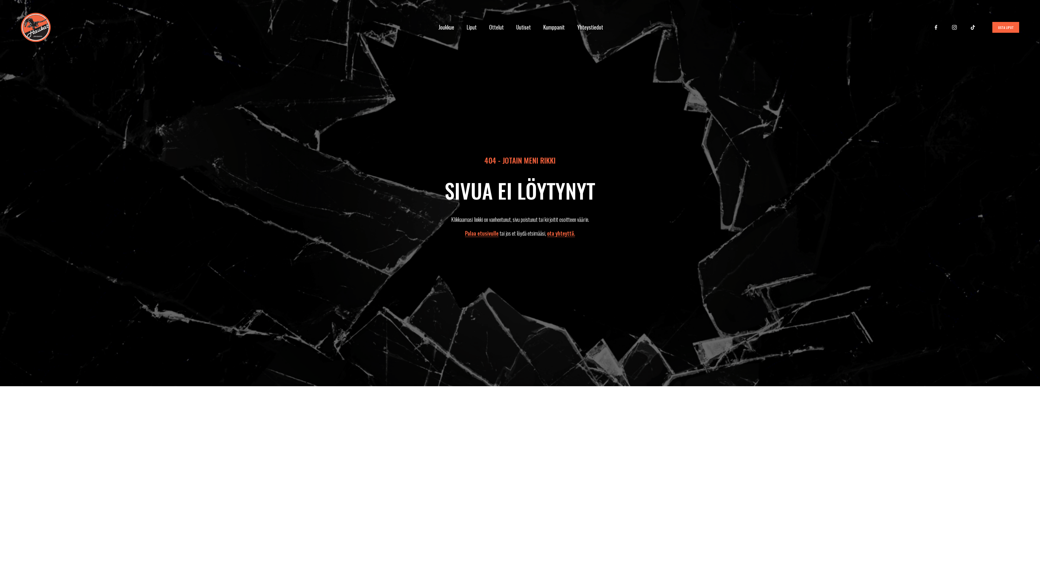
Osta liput (1006, 27)
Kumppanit (554, 27)
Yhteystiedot (590, 27)
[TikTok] (973, 27)
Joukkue (446, 27)
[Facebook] (936, 27)
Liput (472, 27)
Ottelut (496, 27)
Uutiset (523, 27)
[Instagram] (954, 27)
